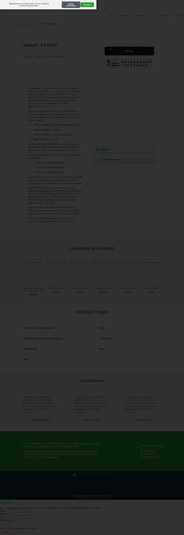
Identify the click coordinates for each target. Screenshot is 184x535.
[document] (92, 267)
